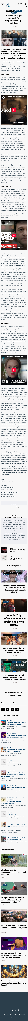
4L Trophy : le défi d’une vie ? (14, 839)
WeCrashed (13, 504)
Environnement (20, 798)
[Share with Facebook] (16, 507)
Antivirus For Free (11, 814)
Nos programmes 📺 (19, 1013)
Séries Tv (14, 12)
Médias (14, 662)
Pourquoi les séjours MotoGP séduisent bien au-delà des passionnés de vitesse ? (12, 900)
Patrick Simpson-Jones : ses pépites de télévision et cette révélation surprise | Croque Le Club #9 (14, 589)
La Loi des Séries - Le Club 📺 (10, 572)
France (17, 837)
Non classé (9, 760)
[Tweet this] (18, 507)
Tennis (18, 662)
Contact (15, 1014)
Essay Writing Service (12, 762)
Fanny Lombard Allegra (14, 517)
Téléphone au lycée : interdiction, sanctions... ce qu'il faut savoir (13, 872)
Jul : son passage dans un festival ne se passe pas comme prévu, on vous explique (13, 737)
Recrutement (22, 1014)
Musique (14, 733)
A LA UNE (9, 720)
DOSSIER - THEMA (9, 10)
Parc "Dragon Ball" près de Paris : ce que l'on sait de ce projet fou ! (14, 928)
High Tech (6, 967)
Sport (5, 884)
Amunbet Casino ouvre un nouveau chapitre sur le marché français (13, 983)
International (18, 10)
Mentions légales (8, 1014)
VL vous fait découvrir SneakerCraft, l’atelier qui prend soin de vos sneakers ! (14, 826)
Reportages (22, 837)
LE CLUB (20, 572)
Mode (13, 823)
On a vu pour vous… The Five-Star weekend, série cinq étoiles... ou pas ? (14, 650)
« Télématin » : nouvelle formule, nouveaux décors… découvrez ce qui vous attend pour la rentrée (13, 774)
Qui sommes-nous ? (8, 1013)
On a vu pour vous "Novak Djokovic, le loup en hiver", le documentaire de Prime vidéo (14, 677)
